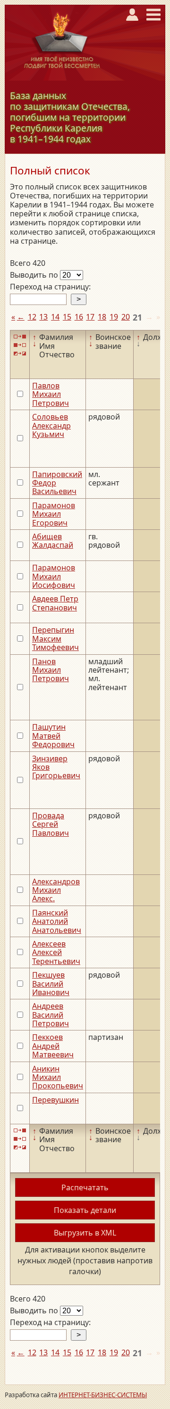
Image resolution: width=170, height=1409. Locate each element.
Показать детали (85, 1210)
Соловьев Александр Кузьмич (51, 425)
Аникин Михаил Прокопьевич (57, 1077)
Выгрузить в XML (85, 1233)
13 (43, 317)
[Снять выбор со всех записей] (20, 345)
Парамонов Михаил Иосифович (53, 576)
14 (55, 317)
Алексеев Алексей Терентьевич (56, 952)
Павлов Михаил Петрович (50, 394)
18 (102, 317)
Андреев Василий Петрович (50, 1015)
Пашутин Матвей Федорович (53, 736)
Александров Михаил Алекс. (56, 890)
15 (67, 317)
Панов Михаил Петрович (50, 670)
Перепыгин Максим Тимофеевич (55, 638)
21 (137, 317)
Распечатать (85, 1187)
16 (79, 317)
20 (125, 317)
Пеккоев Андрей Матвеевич (53, 1046)
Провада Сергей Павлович (50, 824)
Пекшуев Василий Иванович (50, 983)
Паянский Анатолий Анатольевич (56, 921)
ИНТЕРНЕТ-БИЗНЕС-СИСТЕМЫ (103, 1395)
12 (32, 317)
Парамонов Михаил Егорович (53, 514)
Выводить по (35, 275)
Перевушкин (55, 1100)
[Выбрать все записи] (20, 336)
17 (90, 317)
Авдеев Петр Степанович (55, 602)
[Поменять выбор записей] (20, 353)
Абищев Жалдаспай (52, 540)
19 (114, 317)
